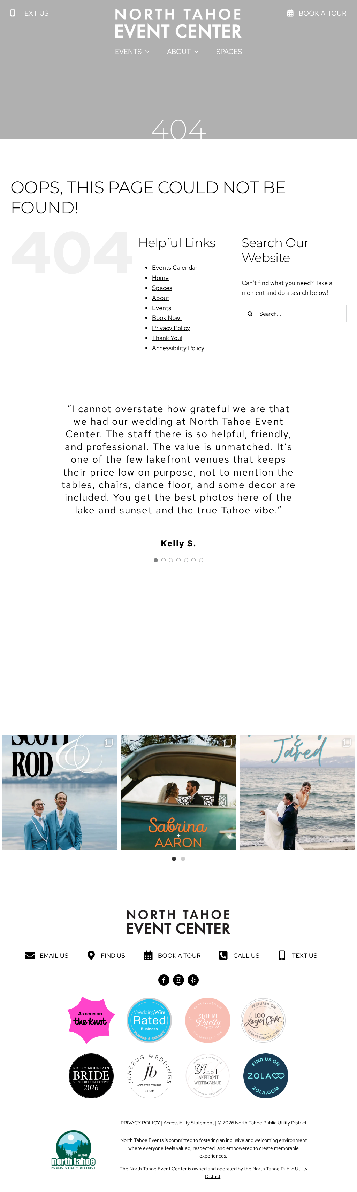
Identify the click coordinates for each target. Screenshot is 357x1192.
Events (161, 308)
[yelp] (193, 980)
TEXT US (304, 955)
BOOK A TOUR (179, 955)
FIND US (113, 955)
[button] (29, 13)
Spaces (162, 288)
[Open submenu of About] (195, 51)
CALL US (246, 955)
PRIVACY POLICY (140, 1123)
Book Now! (167, 318)
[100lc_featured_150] (263, 1001)
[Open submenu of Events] (146, 51)
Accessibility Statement (189, 1123)
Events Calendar (174, 268)
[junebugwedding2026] (149, 1057)
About (160, 298)
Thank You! (167, 338)
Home (160, 278)
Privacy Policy (171, 328)
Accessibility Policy (178, 348)
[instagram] (178, 980)
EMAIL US (54, 955)
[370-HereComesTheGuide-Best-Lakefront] (207, 1056)
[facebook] (163, 980)
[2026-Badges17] (91, 1056)
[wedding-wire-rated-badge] (149, 1001)
